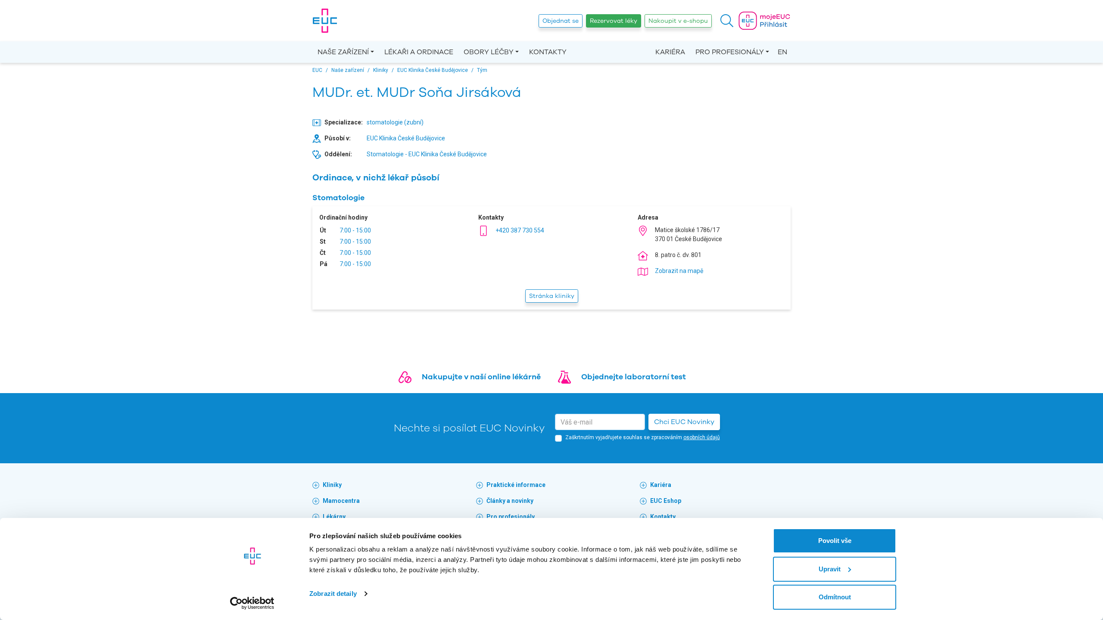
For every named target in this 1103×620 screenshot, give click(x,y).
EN (782, 52)
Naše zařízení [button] (343, 52)
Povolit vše (834, 540)
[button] (726, 20)
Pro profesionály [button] (729, 52)
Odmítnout (835, 597)
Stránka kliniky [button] (551, 296)
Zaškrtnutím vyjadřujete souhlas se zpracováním (642, 437)
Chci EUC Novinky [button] (684, 422)
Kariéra (670, 52)
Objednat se (560, 21)
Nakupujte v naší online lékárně (481, 377)
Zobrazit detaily (333, 593)
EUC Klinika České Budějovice (406, 138)
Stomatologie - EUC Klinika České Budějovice (427, 154)
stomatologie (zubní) (395, 122)
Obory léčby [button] (489, 52)
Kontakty (548, 52)
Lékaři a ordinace (418, 52)
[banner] (325, 21)
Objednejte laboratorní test (633, 377)
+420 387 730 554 (519, 230)
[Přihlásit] (764, 21)
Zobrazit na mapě (679, 270)
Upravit (830, 569)
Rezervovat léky (613, 21)
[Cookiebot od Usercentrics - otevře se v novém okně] (252, 603)
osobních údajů (701, 437)
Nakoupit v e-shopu (678, 21)
